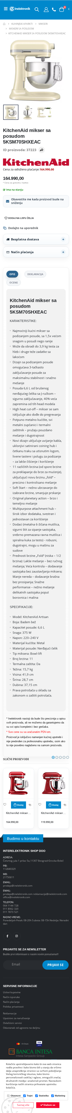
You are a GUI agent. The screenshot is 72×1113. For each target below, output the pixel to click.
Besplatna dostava (25, 239)
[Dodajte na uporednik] (30, 805)
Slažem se (49, 1105)
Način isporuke (11, 997)
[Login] (46, 9)
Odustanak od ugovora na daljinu (21, 1027)
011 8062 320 (10, 908)
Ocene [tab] (13, 282)
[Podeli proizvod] (41, 150)
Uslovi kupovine (12, 992)
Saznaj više (23, 1105)
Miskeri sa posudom (21, 28)
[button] (37, 9)
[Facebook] (7, 936)
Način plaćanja (22, 252)
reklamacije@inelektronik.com (50, 894)
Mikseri (43, 24)
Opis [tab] (12, 274)
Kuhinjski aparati (22, 24)
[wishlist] (4, 804)
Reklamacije (10, 1013)
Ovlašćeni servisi (12, 1022)
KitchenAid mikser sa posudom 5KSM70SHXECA (18, 813)
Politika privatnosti (13, 1006)
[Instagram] (17, 936)
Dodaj (20, 805)
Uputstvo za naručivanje (16, 1018)
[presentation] (9, 70)
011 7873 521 (10, 911)
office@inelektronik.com (16, 897)
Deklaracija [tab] (35, 274)
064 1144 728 (10, 905)
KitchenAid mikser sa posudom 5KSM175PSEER (53, 813)
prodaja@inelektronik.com (17, 885)
